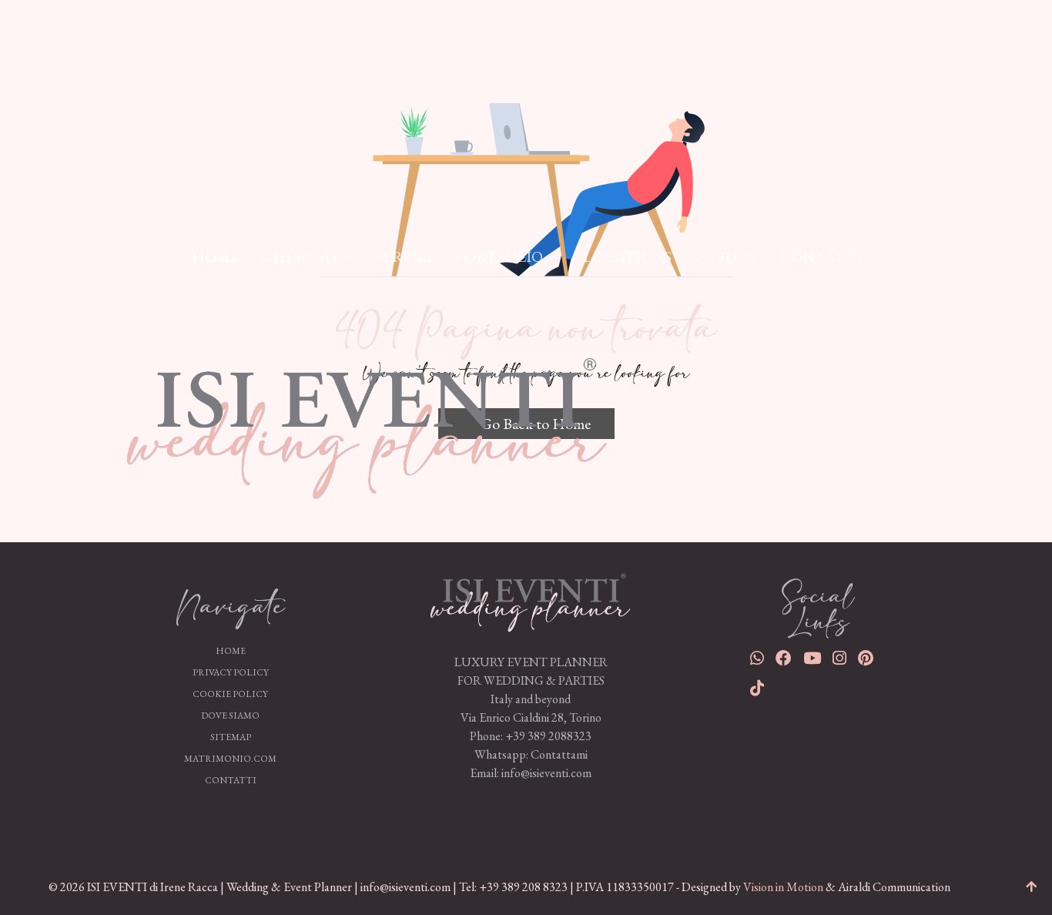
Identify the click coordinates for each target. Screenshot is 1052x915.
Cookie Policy (230, 694)
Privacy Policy (231, 672)
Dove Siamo (230, 715)
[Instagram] (839, 660)
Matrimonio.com (230, 758)
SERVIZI (404, 256)
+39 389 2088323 (548, 736)
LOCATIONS (627, 256)
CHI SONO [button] (299, 256)
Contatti (230, 780)
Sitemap (230, 737)
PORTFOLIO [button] (499, 256)
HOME (215, 256)
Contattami (559, 754)
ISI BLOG (726, 256)
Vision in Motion (783, 887)
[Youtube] (812, 660)
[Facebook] (784, 660)
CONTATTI (820, 256)
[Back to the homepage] (531, 598)
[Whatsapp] (757, 660)
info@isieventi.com (546, 773)
